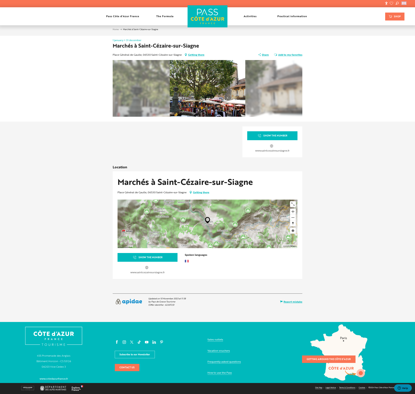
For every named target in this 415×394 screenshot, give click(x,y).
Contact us (127, 367)
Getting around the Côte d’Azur (329, 359)
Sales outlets (215, 339)
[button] (397, 3)
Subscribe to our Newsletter (134, 354)
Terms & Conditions (347, 387)
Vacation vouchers (219, 351)
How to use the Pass (220, 373)
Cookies (362, 387)
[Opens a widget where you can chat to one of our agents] (403, 388)
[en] (404, 3)
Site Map (318, 387)
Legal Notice (331, 387)
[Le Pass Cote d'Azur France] (207, 16)
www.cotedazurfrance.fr (54, 379)
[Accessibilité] (386, 3)
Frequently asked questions (224, 362)
